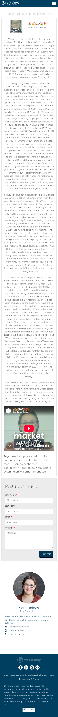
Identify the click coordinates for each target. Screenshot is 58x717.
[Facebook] (20, 667)
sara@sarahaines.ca (19, 626)
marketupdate (21, 456)
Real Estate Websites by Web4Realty (22, 675)
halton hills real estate (18, 460)
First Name (11, 494)
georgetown (11, 467)
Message (10, 527)
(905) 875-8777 (17, 630)
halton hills (40, 456)
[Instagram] (32, 667)
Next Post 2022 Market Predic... (27, 13)
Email (8, 516)
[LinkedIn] (26, 667)
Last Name (10, 505)
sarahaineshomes (25, 464)
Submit (46, 554)
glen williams (21, 471)
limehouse (39, 471)
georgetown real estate (36, 467)
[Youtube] (37, 667)
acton (7, 471)
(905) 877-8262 (17, 634)
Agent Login (47, 675)
